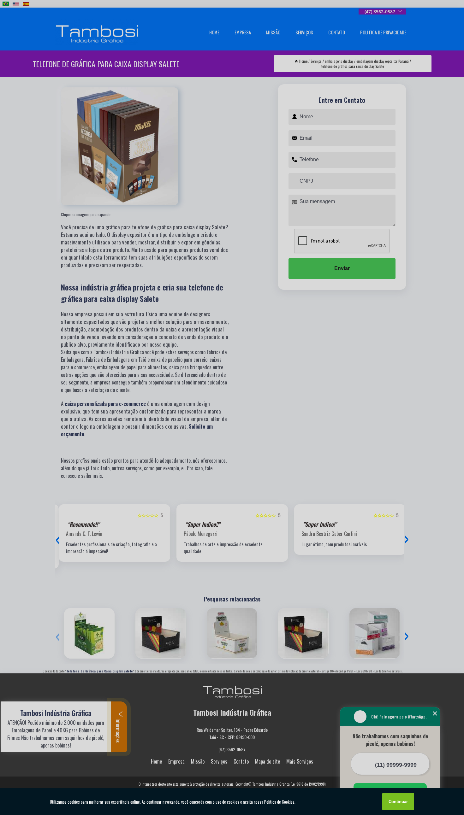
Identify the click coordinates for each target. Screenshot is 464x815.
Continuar (398, 801)
